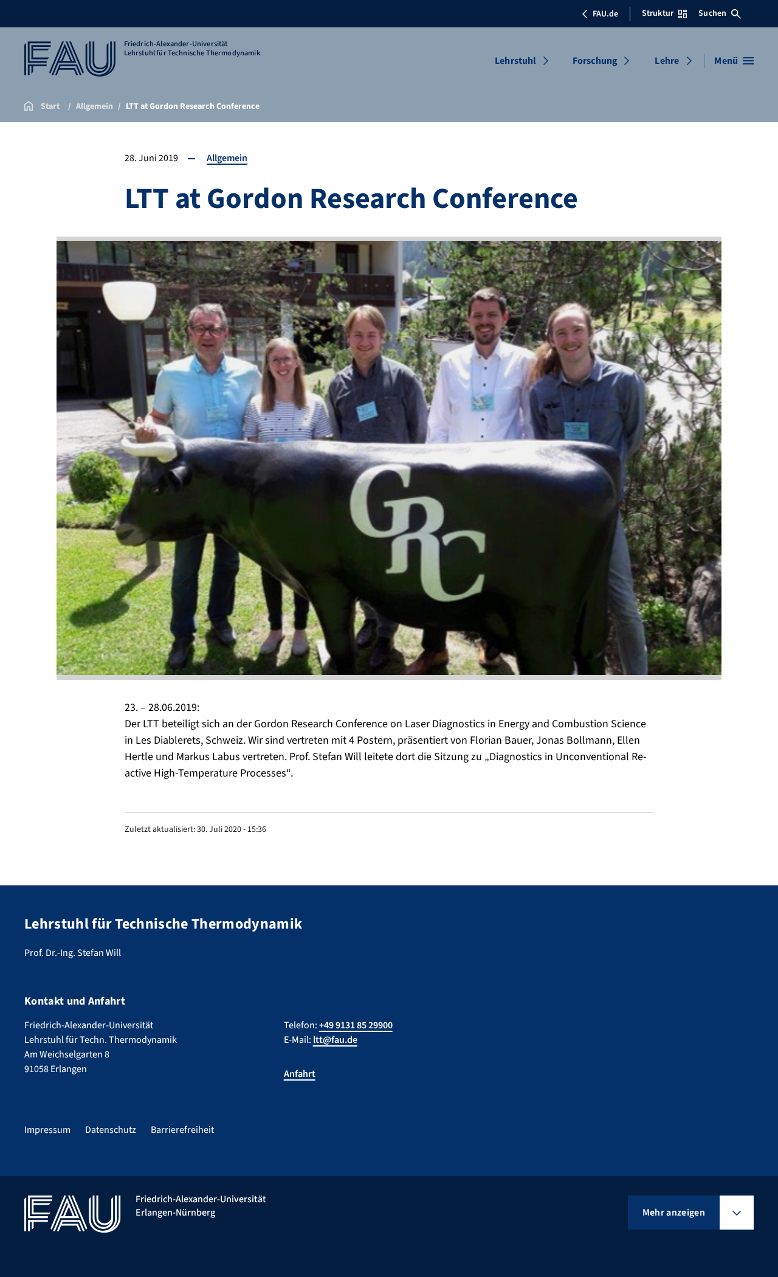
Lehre (667, 60)
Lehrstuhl (515, 60)
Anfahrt (299, 1074)
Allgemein (227, 158)
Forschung (595, 60)
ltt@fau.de (335, 1040)
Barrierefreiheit (182, 1130)
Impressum (47, 1130)
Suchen (712, 13)
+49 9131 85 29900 (356, 1025)
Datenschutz (110, 1130)
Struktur (657, 13)
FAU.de (605, 14)
